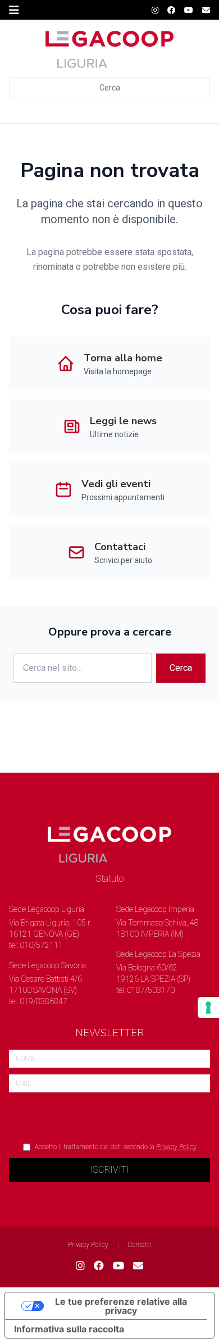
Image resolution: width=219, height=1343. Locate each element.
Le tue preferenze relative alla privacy (121, 1306)
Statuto (110, 878)
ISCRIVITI (109, 1169)
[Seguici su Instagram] (155, 10)
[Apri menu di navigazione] (14, 10)
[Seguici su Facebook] (171, 10)
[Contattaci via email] (138, 1266)
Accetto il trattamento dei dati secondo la (116, 1147)
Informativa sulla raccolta (69, 1329)
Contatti (139, 1245)
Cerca (109, 87)
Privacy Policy (176, 1147)
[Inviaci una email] (206, 10)
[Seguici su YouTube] (188, 10)
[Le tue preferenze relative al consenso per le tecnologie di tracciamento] (208, 1007)
